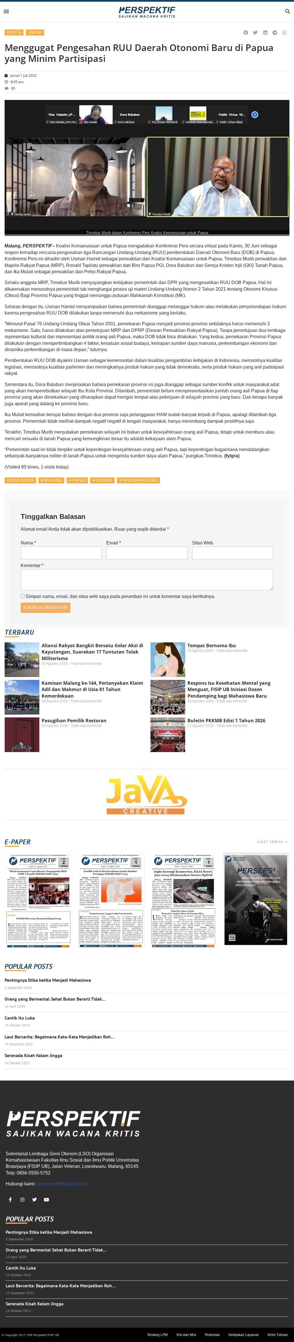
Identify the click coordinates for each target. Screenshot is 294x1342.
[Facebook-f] (10, 1199)
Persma (104, 480)
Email (113, 542)
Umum (35, 32)
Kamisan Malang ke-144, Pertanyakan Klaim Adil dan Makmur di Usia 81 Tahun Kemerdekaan (92, 689)
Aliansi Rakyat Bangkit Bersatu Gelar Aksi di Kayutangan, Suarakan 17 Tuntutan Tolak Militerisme (92, 652)
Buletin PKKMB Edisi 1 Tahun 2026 (226, 720)
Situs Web (202, 542)
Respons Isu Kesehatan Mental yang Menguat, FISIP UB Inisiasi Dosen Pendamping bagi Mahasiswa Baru (228, 689)
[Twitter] (34, 1199)
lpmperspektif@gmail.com (62, 1183)
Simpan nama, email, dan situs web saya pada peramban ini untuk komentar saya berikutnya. (120, 596)
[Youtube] (46, 1199)
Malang (53, 480)
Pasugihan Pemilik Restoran (74, 720)
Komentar (32, 565)
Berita (14, 32)
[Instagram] (22, 1199)
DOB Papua (22, 480)
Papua (79, 480)
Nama (28, 542)
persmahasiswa (140, 480)
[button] (246, 33)
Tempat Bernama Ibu (211, 645)
